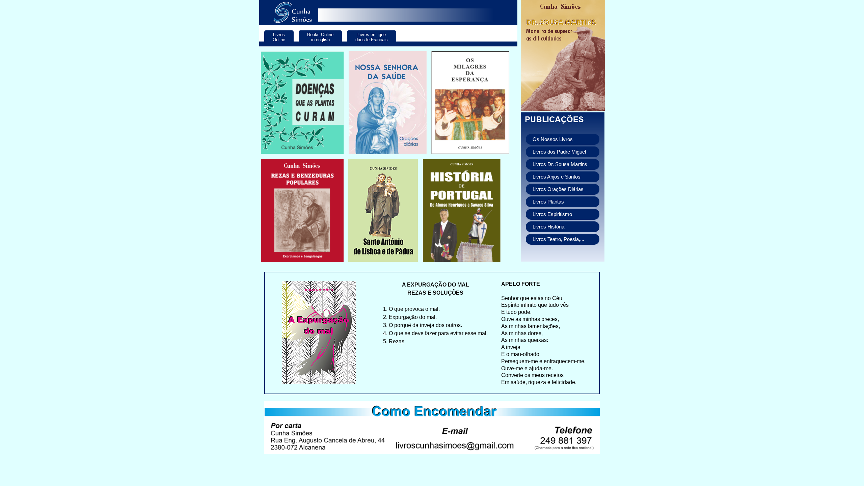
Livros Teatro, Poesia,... (558, 239)
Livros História (548, 227)
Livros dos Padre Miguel (559, 152)
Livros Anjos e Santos (556, 177)
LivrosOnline (279, 37)
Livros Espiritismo (552, 214)
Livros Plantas (548, 202)
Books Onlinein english (320, 37)
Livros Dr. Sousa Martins (560, 164)
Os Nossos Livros (553, 139)
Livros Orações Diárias (558, 189)
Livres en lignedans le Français (371, 37)
